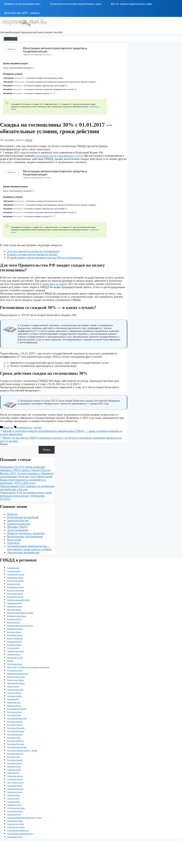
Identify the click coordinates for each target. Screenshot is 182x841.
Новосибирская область (16, 683)
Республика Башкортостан (16, 718)
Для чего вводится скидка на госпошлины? (33, 251)
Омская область (13, 686)
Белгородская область (15, 581)
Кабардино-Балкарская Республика (20, 613)
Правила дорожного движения (25, 533)
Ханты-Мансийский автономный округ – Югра (24, 818)
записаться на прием (54, 283)
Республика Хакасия (14, 760)
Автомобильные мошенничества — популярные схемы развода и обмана (29, 548)
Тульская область (13, 802)
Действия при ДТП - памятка (22, 12)
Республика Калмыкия (15, 731)
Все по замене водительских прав (131, 3)
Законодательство (18, 520)
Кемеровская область (15, 629)
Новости (8, 427)
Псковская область (14, 706)
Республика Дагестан (15, 725)
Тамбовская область (14, 792)
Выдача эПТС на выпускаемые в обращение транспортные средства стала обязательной (27, 475)
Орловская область (14, 693)
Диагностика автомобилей (23, 552)
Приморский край (13, 702)
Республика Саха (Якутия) (17, 747)
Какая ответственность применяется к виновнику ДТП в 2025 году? (23, 481)
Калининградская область (16, 616)
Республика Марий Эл (15, 741)
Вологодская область (15, 594)
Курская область (13, 648)
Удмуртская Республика (16, 808)
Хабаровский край (14, 814)
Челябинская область (15, 821)
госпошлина (24, 427)
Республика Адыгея (14, 712)
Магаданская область (15, 658)
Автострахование (17, 530)
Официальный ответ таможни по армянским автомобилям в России (27, 488)
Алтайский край (13, 568)
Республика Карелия (14, 734)
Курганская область (14, 645)
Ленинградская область (15, 651)
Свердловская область (15, 782)
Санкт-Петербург (13, 773)
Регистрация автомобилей (23, 517)
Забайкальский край (14, 603)
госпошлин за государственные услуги (59, 155)
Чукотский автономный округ (18, 830)
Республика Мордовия (15, 744)
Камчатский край (13, 622)
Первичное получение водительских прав (75, 3)
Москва (10, 661)
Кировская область (14, 632)
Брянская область (13, 584)
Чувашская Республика (16, 827)
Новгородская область (15, 680)
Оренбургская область (15, 690)
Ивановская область (14, 606)
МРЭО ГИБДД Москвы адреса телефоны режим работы (28, 667)
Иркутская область (14, 610)
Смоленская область (14, 786)
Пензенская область (14, 696)
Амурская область (14, 571)
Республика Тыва (13, 757)
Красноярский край (14, 642)
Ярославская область (15, 837)
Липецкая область (13, 654)
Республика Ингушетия (16, 728)
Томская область (13, 798)
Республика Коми (13, 738)
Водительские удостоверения (25, 536)
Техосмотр (13, 542)
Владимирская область (15, 587)
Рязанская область (14, 766)
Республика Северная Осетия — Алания (22, 750)
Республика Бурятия (14, 722)
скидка (37, 427)
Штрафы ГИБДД (17, 526)
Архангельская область (15, 574)
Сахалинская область (15, 779)
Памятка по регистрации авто (22, 3)
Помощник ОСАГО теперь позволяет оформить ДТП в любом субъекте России (25, 468)
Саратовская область (15, 776)
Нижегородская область (16, 677)
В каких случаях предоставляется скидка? (32, 254)
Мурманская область (15, 670)
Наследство (14, 539)
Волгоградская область (15, 590)
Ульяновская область (15, 811)
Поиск (4, 444)
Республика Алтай (14, 715)
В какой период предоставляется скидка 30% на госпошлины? (45, 257)
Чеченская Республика (15, 824)
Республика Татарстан (15, 754)
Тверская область (13, 795)
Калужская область (14, 619)
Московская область (14, 664)
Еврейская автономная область (18, 600)
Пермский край (12, 699)
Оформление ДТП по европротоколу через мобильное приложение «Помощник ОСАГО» (26, 495)
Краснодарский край (14, 638)
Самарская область (14, 770)
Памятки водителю (18, 523)
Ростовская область (14, 763)
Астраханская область (15, 578)
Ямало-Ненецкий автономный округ (20, 834)
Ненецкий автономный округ (18, 674)
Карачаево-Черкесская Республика (20, 626)
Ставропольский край (15, 789)
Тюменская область (14, 805)
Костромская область (15, 635)
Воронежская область (15, 597)
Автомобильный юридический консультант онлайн (31, 32)
